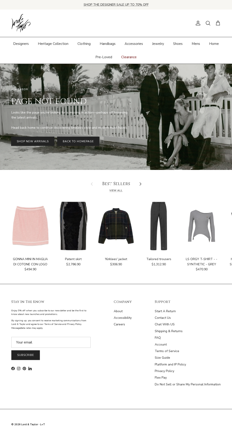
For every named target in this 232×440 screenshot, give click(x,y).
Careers (119, 324)
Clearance (129, 57)
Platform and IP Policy (170, 364)
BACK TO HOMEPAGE (78, 141)
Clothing (84, 43)
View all (116, 190)
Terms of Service (167, 351)
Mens (196, 43)
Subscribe (25, 355)
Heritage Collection (53, 43)
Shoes (178, 43)
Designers (21, 43)
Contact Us (163, 318)
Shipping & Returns (169, 331)
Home (214, 43)
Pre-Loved (103, 57)
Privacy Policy (164, 371)
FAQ (158, 338)
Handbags (108, 43)
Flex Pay (161, 377)
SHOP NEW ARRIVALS (33, 141)
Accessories (134, 43)
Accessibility (123, 318)
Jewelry (158, 43)
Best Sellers (116, 184)
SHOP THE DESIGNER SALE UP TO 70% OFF (116, 4)
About (118, 311)
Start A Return (165, 311)
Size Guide (162, 357)
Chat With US (165, 324)
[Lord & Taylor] (21, 23)
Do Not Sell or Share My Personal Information (188, 384)
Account (161, 344)
